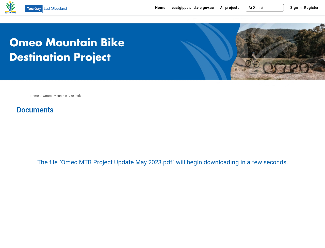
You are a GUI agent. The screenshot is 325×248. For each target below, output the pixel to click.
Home (34, 96)
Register (311, 8)
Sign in (296, 8)
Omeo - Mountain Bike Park (62, 96)
